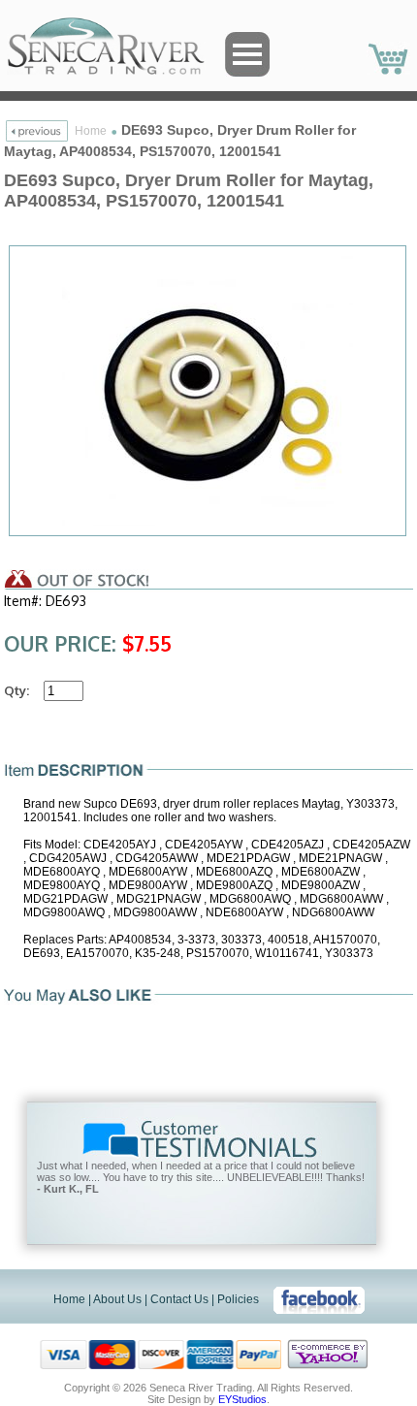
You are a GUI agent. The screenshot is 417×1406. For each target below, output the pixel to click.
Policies (238, 1299)
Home (91, 131)
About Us (117, 1299)
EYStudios (242, 1399)
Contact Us (179, 1299)
